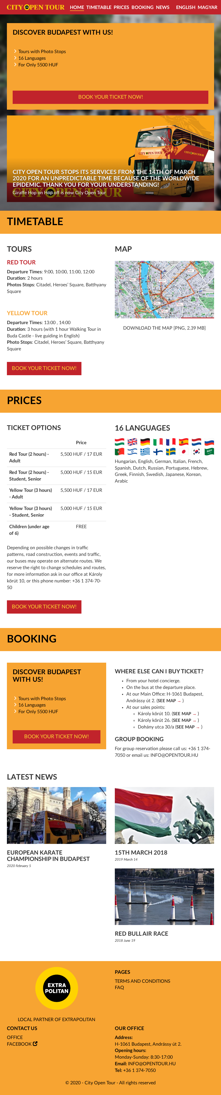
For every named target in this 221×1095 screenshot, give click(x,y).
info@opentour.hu (174, 755)
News (162, 7)
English (185, 7)
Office (15, 1037)
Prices (121, 7)
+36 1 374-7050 (139, 1070)
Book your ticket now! (110, 97)
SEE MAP (167, 701)
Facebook (19, 1044)
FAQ (119, 987)
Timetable (98, 7)
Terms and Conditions (142, 981)
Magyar (207, 7)
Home (77, 7)
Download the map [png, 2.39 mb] (164, 328)
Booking (143, 7)
